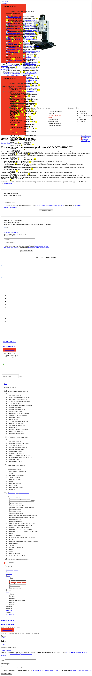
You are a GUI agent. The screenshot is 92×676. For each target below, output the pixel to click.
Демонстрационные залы (14, 295)
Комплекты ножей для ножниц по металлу (22, 537)
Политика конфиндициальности (9, 372)
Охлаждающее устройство (17, 555)
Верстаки (12, 489)
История (83, 111)
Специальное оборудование (17, 471)
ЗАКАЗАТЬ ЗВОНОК (11, 232)
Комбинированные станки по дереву (20, 457)
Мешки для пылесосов (16, 547)
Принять (3, 655)
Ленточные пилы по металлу (15, 324)
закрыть (3, 637)
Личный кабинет (11, 614)
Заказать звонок (9, 350)
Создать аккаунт (6, 650)
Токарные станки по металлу (15, 318)
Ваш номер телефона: (7, 667)
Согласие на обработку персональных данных (49, 205)
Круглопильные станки (14, 334)
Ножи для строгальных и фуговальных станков (23, 541)
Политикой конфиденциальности (38, 247)
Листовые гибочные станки (17, 425)
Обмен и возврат (55, 124)
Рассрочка (10, 301)
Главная (3, 143)
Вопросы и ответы (55, 126)
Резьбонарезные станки (16, 433)
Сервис (9, 143)
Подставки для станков (16, 487)
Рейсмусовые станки (15, 461)
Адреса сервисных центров (55, 112)
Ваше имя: (4, 663)
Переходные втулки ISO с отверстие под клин (23, 531)
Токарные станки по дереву (15, 328)
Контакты (10, 304)
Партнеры (83, 113)
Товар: (3, 660)
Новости (83, 119)
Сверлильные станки (13, 321)
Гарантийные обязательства (53, 120)
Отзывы (83, 122)
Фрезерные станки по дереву (15, 331)
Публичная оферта (50, 372)
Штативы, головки (15, 479)
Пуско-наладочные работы (55, 116)
